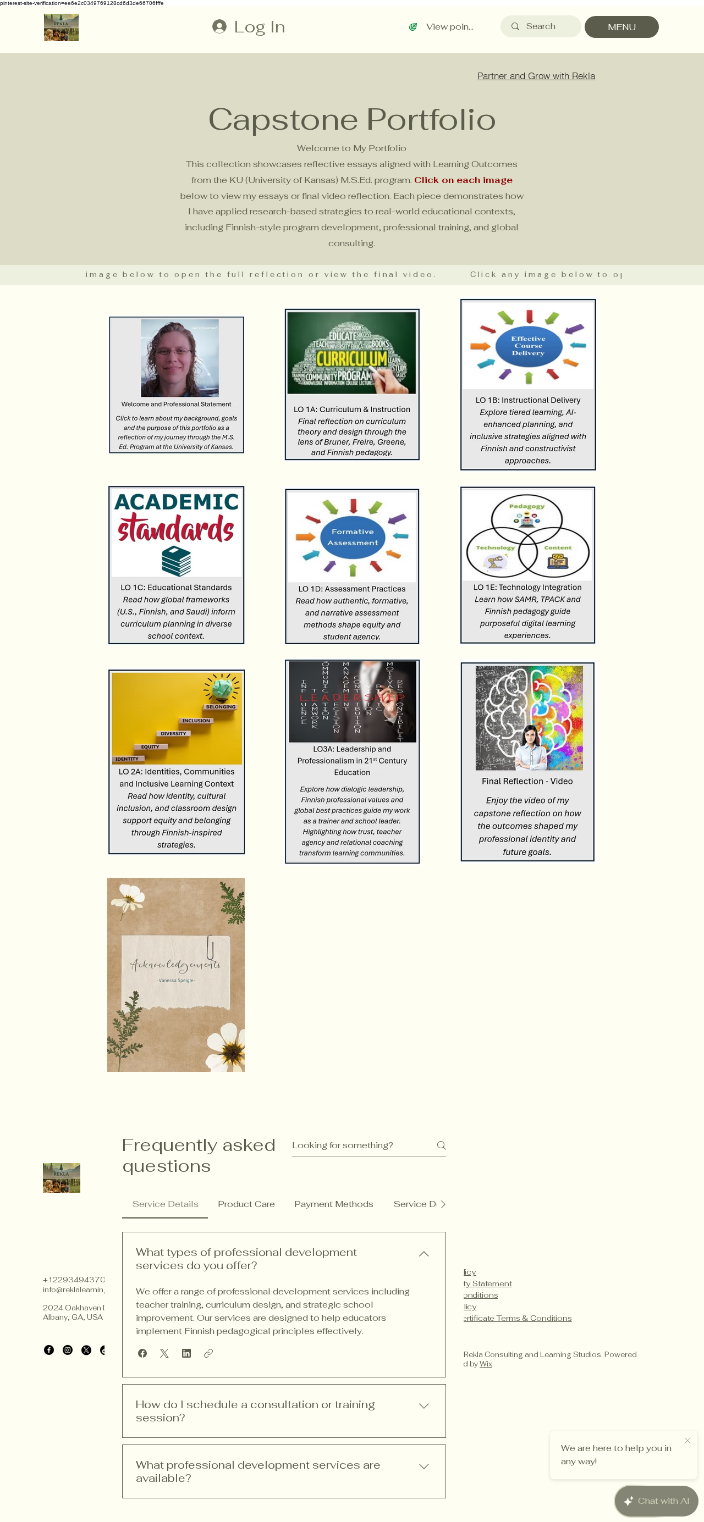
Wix (486, 1364)
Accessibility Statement (467, 1283)
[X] (86, 1350)
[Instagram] (68, 1350)
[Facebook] (49, 1350)
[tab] (165, 1204)
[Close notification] (687, 1441)
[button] (142, 1353)
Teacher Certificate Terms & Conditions (497, 1318)
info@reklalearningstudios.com (98, 1289)
